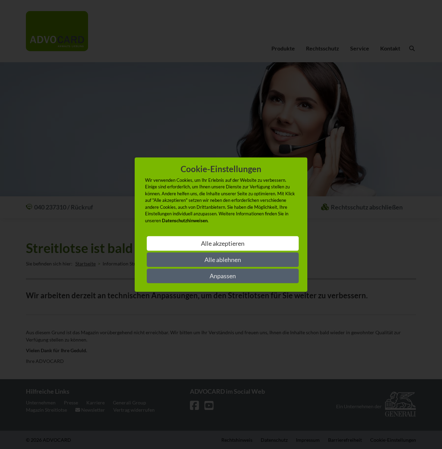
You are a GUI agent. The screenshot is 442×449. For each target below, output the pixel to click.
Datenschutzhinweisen (185, 220)
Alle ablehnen (222, 259)
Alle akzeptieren (222, 243)
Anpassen (223, 276)
